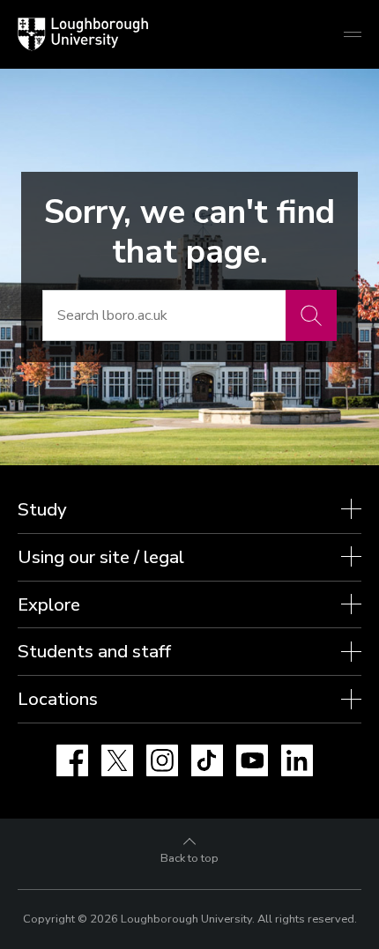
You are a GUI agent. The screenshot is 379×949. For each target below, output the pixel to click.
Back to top (189, 858)
